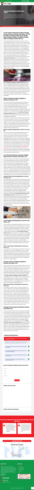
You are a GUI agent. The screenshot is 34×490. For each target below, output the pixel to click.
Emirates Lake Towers (8, 26)
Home (3, 26)
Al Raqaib (13, 455)
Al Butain (6, 456)
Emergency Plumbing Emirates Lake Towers (17, 26)
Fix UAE (23, 488)
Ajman (5, 443)
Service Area (20, 471)
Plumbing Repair (21, 466)
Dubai (19, 443)
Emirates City (20, 455)
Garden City (20, 457)
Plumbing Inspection (21, 469)
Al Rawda (13, 457)
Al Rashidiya (13, 456)
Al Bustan (6, 455)
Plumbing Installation (21, 468)
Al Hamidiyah (6, 457)
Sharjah (13, 443)
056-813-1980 (6, 478)
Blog (19, 472)
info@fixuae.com (5, 480)
